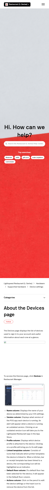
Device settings (36, 287)
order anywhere (37, 157)
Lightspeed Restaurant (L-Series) (18, 283)
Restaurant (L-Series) (18, 4)
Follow (8, 321)
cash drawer (10, 161)
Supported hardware (17, 287)
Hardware (40, 283)
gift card (26, 157)
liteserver (9, 157)
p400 (17, 157)
